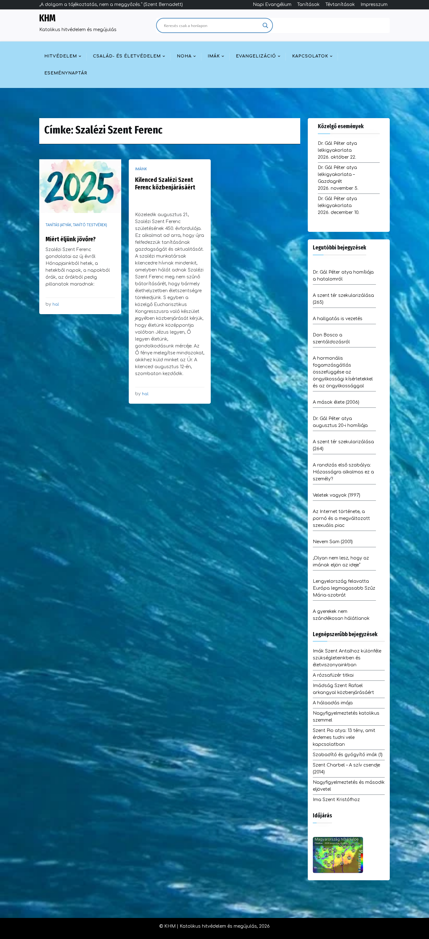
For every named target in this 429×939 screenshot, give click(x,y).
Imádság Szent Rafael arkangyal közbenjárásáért (343, 689)
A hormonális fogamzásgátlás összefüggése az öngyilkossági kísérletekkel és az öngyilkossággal (343, 372)
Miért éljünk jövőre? (71, 239)
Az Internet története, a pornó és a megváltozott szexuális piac (341, 518)
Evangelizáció (256, 56)
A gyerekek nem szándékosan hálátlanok (341, 615)
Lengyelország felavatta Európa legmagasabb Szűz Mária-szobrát (344, 588)
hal (55, 304)
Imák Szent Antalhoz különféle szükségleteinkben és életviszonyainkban (347, 658)
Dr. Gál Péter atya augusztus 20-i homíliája (340, 422)
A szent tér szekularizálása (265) (343, 299)
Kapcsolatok (310, 56)
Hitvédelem (60, 56)
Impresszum (374, 4)
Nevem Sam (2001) (333, 541)
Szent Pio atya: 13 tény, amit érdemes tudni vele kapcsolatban (344, 737)
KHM (47, 18)
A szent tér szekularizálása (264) (343, 445)
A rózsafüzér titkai (333, 675)
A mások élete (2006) (336, 402)
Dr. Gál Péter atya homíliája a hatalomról (343, 275)
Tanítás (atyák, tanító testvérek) (76, 225)
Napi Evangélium (272, 4)
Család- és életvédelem (127, 56)
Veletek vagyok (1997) (336, 495)
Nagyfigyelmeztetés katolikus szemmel (346, 717)
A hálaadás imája (333, 703)
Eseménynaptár (65, 73)
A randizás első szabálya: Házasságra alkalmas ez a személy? (343, 472)
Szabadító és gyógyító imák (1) (348, 754)
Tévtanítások (340, 4)
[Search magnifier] (265, 25)
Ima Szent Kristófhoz (336, 799)
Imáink (141, 169)
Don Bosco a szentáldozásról (331, 338)
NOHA (184, 56)
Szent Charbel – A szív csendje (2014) (346, 768)
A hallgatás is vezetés (337, 318)
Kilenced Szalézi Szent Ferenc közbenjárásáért (165, 183)
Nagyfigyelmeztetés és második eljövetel (349, 786)
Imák (214, 56)
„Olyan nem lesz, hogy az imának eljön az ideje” (341, 561)
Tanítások (308, 4)
